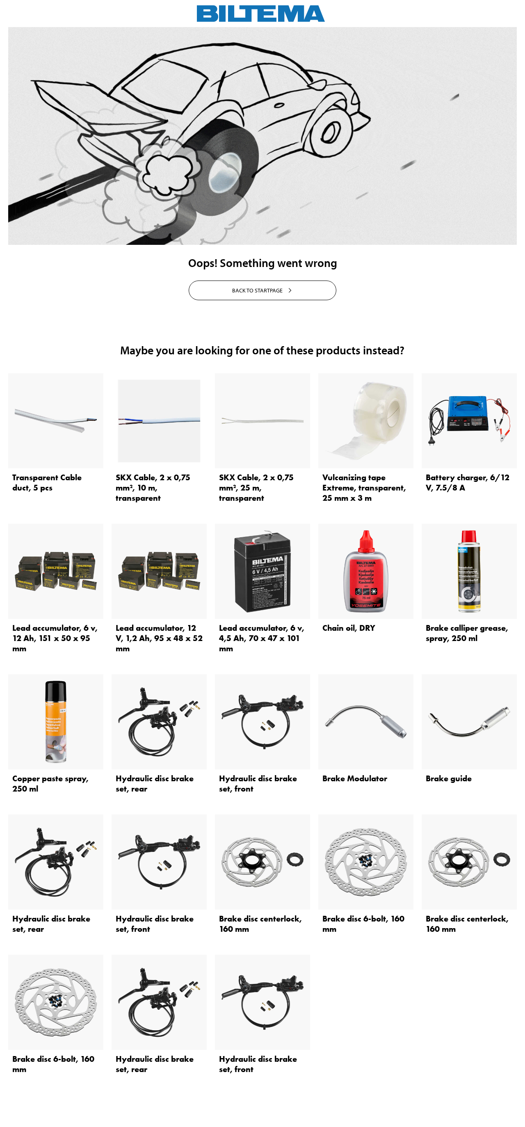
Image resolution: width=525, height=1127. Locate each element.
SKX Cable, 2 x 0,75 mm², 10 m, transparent (153, 487)
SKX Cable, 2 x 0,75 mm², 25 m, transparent (256, 487)
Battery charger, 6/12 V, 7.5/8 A (467, 482)
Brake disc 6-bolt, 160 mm (363, 923)
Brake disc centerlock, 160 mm (260, 923)
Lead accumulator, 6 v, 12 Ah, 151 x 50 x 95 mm (55, 638)
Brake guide (449, 778)
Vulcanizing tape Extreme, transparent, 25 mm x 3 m (364, 487)
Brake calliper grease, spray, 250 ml (467, 633)
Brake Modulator (354, 778)
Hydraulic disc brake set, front (258, 783)
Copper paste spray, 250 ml (50, 783)
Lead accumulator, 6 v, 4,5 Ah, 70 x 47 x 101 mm (261, 638)
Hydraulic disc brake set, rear (155, 783)
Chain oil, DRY (348, 628)
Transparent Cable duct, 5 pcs (47, 482)
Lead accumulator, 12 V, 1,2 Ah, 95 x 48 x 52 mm (159, 638)
